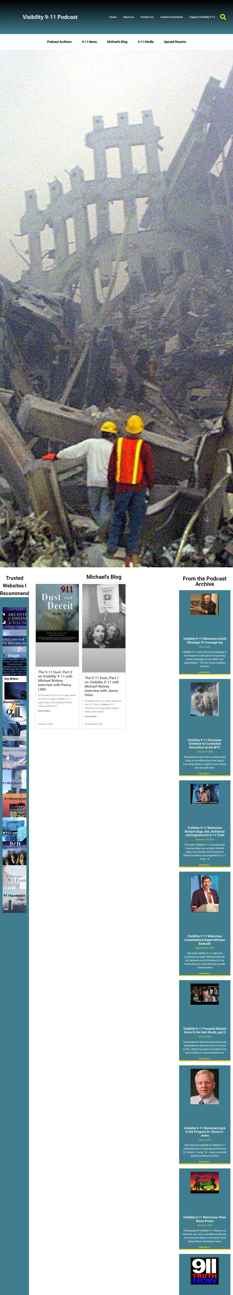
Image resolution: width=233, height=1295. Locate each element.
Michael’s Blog (117, 42)
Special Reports (175, 42)
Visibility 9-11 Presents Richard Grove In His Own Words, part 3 (204, 1030)
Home (113, 17)
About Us (128, 17)
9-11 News (89, 42)
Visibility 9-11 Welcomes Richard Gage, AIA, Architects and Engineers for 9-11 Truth (205, 831)
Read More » (44, 711)
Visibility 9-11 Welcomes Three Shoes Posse (204, 1219)
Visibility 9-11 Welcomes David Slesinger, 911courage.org (204, 640)
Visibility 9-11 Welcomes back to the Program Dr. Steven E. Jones (204, 1131)
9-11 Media (146, 42)
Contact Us (147, 17)
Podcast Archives (59, 42)
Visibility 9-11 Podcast (50, 17)
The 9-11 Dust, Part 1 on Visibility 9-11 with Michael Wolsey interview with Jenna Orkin (102, 686)
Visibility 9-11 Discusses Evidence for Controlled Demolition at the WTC (205, 743)
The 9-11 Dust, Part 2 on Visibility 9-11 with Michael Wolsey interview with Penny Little (55, 680)
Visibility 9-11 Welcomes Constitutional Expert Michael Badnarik (204, 939)
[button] (223, 17)
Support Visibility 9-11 (202, 17)
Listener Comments (171, 17)
